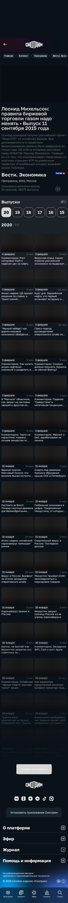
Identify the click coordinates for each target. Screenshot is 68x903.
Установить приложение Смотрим (34, 812)
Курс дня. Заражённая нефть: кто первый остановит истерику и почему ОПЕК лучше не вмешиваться (49, 299)
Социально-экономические (20, 186)
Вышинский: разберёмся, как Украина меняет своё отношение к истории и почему (50, 721)
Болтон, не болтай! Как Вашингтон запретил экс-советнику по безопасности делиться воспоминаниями (16, 652)
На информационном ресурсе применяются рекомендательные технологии (26, 874)
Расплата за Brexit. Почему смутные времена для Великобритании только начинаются (17, 509)
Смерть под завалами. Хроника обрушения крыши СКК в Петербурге (50, 472)
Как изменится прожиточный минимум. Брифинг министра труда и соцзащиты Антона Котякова (50, 687)
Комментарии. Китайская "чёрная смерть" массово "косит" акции (17, 684)
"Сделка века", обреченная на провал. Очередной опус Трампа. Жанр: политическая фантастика (16, 723)
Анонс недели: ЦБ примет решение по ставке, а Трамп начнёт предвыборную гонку (17, 297)
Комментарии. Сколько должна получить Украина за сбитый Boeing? (50, 366)
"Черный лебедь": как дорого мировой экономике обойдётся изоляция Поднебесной (15, 333)
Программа (40, 55)
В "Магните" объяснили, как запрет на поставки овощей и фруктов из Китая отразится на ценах (17, 403)
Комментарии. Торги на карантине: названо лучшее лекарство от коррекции (15, 439)
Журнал (11, 849)
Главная (8, 55)
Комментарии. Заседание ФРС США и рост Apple (50, 648)
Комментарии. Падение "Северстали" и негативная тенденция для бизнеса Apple (49, 403)
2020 (16, 224)
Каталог (23, 55)
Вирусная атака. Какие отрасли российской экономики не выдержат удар (49, 262)
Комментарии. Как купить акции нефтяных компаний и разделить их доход (17, 368)
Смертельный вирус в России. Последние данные (48, 543)
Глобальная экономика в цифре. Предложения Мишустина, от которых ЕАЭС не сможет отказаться (49, 511)
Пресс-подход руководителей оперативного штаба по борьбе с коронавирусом (50, 333)
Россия (31, 181)
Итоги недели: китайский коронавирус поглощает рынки (16, 543)
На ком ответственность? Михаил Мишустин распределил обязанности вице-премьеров (17, 757)
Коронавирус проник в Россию (15, 613)
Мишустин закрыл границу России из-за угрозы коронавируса (48, 614)
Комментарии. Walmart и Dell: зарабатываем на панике (50, 437)
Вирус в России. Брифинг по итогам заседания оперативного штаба (17, 578)
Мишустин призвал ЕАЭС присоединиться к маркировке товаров (50, 578)
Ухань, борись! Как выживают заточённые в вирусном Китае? (49, 755)
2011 (22, 181)
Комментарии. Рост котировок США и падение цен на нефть (14, 260)
